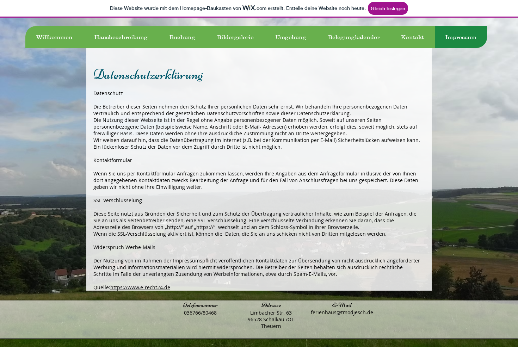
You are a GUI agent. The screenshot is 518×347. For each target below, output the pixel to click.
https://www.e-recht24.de (140, 287)
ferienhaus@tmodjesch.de (342, 312)
